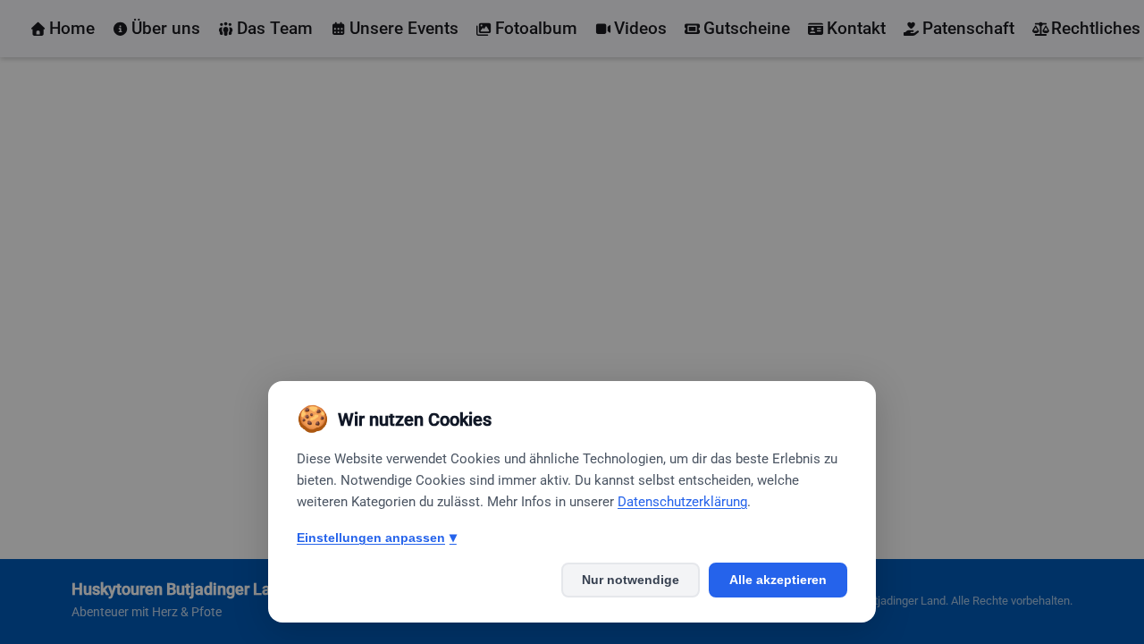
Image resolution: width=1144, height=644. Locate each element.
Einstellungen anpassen (377, 537)
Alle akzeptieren (778, 579)
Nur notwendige (630, 579)
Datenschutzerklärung (682, 502)
